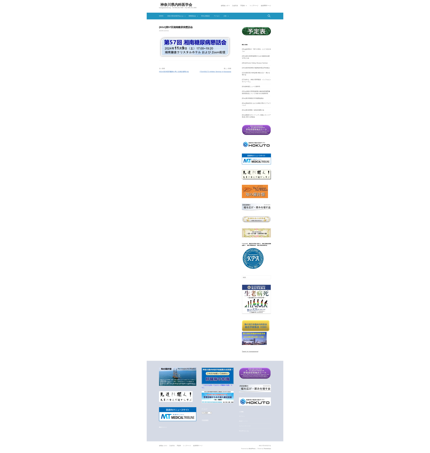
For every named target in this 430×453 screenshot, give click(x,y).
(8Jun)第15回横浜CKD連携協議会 (253, 98)
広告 (225, 16)
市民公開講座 (205, 16)
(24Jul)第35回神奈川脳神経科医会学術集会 (256, 68)
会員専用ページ (266, 5)
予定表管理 (205, 420)
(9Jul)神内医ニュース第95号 (251, 86)
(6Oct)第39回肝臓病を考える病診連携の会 (174, 71)
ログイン (242, 416)
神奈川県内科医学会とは (175, 16)
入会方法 (235, 5)
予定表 (242, 5)
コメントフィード (245, 426)
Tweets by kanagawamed (250, 351)
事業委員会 (192, 16)
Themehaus (267, 448)
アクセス (217, 16)
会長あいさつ (225, 5)
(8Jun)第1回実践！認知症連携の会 (253, 110)
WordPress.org (244, 431)
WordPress (252, 448)
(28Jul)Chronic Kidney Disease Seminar (255, 63)
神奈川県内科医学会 (176, 5)
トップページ (254, 5)
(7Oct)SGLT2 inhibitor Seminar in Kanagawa (215, 71)
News (161, 16)
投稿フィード (243, 421)
